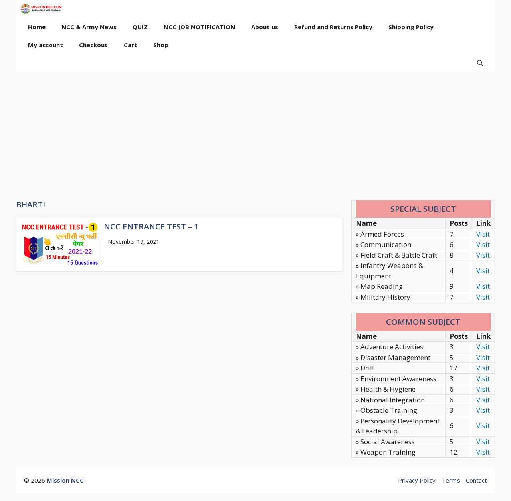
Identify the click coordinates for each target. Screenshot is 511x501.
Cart (130, 45)
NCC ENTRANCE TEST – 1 (151, 226)
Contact (476, 480)
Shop (160, 45)
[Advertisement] (255, 132)
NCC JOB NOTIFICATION (199, 27)
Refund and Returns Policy (333, 27)
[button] (480, 63)
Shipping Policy (411, 27)
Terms (451, 480)
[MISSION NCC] (41, 9)
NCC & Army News (89, 27)
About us (264, 27)
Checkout (93, 45)
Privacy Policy (417, 480)
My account (45, 45)
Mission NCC (65, 480)
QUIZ (140, 27)
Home (37, 27)
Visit (483, 234)
